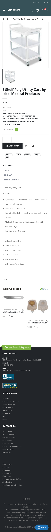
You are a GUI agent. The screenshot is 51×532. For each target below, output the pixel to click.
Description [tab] (7, 165)
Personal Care (7, 443)
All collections (7, 482)
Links (35, 2)
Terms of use (7, 410)
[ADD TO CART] (20, 300)
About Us (5, 398)
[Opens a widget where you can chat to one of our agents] (42, 528)
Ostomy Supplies (32, 320)
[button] (41, 288)
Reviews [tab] (5, 170)
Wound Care (7, 431)
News (4, 419)
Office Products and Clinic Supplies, (17, 119)
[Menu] (4, 10)
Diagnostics (6, 473)
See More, (31, 121)
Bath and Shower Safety (11, 479)
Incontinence (7, 440)
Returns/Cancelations (10, 401)
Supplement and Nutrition (12, 485)
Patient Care (43, 320)
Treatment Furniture (11, 124)
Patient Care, (37, 119)
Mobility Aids (7, 464)
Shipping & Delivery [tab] (10, 180)
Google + (37, 155)
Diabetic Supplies (8, 437)
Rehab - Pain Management (12, 446)
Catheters (6, 467)
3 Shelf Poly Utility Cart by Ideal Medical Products (24, 91)
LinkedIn (27, 155)
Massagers (6, 476)
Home (3, 19)
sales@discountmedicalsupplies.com (16, 370)
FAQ (3, 416)
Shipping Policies (8, 404)
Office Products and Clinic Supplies (15, 310)
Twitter (18, 155)
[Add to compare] (32, 146)
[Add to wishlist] (26, 146)
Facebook (9, 155)
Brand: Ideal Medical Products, (15, 113)
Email (7, 158)
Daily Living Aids (8, 449)
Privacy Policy (7, 407)
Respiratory (6, 470)
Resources (6, 413)
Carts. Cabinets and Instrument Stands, (19, 116)
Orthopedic (6, 452)
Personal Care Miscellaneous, (14, 121)
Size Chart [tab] (7, 175)
